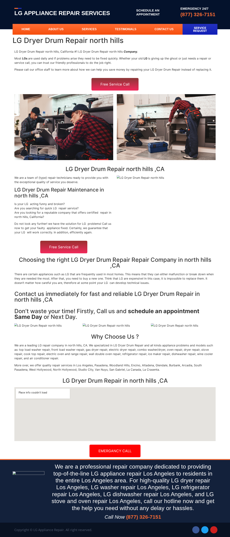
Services (89, 29)
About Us (56, 29)
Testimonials (125, 29)
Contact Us (164, 29)
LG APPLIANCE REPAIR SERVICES (62, 13)
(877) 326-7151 (197, 14)
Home (26, 29)
